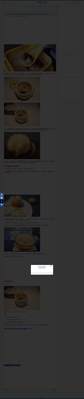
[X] (1, 201)
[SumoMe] (1, 204)
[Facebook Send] (1, 198)
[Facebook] (1, 194)
